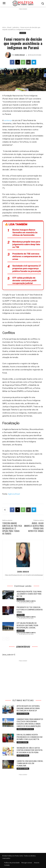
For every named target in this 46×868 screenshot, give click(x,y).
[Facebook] (12, 62)
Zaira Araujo (20, 55)
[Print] (28, 62)
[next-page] (7, 638)
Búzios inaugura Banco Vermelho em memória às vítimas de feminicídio (25, 232)
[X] (17, 62)
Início (4, 27)
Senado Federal (22, 742)
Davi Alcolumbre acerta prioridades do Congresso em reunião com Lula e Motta (29, 737)
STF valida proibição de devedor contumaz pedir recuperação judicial (24, 280)
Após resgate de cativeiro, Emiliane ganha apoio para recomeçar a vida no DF (28, 708)
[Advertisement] (23, 16)
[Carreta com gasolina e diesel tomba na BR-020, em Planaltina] (8, 764)
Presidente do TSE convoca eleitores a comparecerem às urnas (26, 256)
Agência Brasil (14, 494)
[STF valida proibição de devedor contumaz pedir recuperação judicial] (8, 626)
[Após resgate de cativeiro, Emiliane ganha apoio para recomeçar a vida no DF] (8, 709)
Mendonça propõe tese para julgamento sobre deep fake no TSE (26, 244)
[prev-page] (3, 638)
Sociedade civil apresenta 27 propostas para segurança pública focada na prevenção (26, 268)
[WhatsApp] (23, 62)
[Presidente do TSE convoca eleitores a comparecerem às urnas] (8, 610)
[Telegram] (33, 62)
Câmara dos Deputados (25, 729)
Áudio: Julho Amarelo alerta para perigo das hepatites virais (34, 527)
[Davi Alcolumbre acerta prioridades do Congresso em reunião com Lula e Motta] (8, 738)
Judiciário (16, 27)
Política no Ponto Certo (26, 601)
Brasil (9, 27)
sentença (8, 120)
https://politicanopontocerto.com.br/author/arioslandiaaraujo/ (23, 575)
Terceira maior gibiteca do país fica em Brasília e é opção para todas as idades (12, 528)
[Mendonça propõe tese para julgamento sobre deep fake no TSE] (8, 595)
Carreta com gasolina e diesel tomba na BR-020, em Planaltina (30, 763)
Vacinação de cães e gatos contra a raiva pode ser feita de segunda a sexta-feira (29, 750)
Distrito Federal (22, 713)
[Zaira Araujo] (8, 55)
